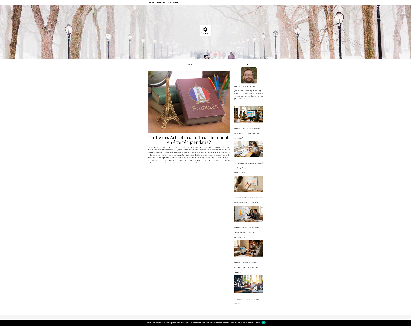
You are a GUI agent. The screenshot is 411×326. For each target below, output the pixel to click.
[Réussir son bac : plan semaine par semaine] (248, 284)
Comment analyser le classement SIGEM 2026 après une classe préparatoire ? (246, 232)
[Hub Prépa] (205, 30)
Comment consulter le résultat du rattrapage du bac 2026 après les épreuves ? (246, 267)
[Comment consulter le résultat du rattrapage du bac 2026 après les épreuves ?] (248, 248)
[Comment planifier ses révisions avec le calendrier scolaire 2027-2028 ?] (248, 184)
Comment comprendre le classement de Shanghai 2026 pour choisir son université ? (248, 133)
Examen (168, 3)
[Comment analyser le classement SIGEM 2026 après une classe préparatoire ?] (248, 214)
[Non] (408, 323)
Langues (176, 3)
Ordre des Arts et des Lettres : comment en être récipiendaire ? (189, 139)
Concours (152, 3)
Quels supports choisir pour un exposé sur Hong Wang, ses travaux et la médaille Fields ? (248, 168)
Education (161, 3)
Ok (263, 323)
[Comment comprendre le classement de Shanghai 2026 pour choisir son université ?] (248, 114)
